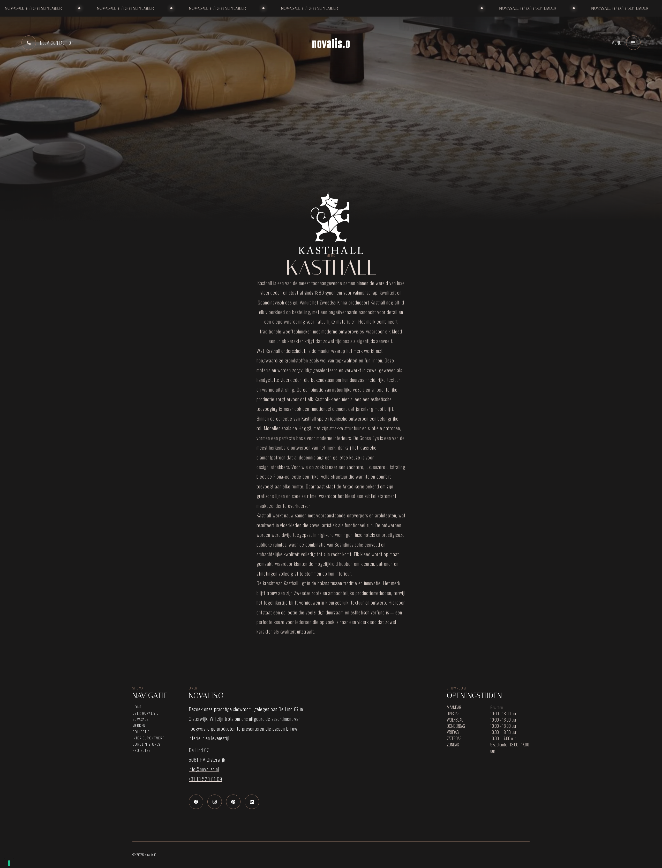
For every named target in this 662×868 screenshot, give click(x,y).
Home (137, 706)
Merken (138, 725)
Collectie (141, 731)
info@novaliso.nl (204, 769)
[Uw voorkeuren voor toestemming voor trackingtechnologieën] (9, 863)
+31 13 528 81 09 (205, 779)
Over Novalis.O (145, 713)
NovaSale (140, 719)
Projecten (141, 750)
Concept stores (146, 744)
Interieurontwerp (148, 737)
